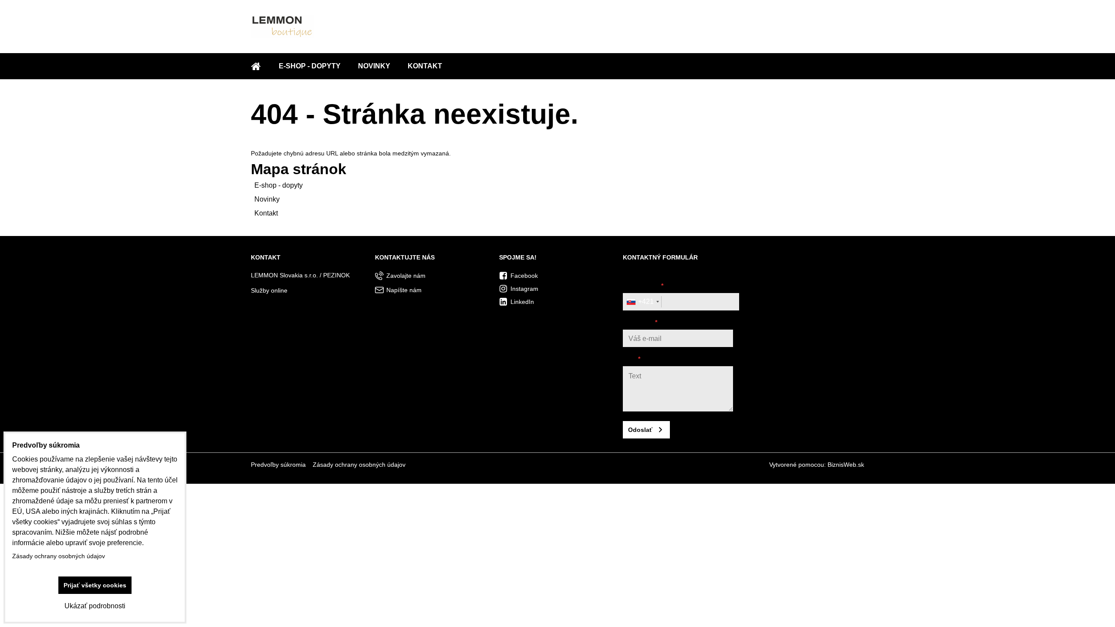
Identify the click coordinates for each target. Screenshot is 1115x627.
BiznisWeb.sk (846, 464)
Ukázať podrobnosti (94, 606)
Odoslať (640, 429)
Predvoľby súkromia (278, 464)
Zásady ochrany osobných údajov (359, 464)
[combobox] (642, 301)
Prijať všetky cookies (95, 585)
